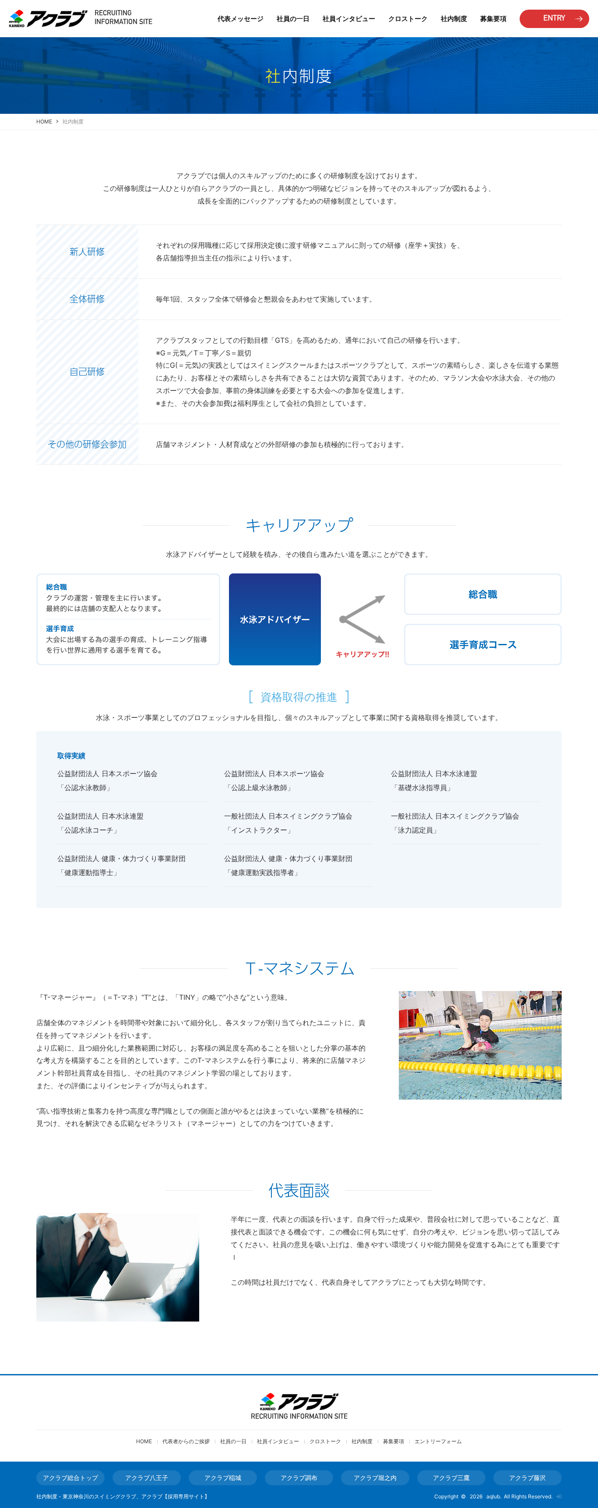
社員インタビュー (278, 1441)
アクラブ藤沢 (527, 1477)
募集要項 (493, 18)
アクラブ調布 (299, 1477)
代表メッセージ (241, 18)
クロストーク (408, 18)
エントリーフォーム (438, 1441)
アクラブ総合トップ (70, 1477)
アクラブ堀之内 (375, 1477)
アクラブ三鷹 (451, 1477)
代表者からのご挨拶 (186, 1441)
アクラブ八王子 (146, 1477)
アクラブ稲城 (222, 1477)
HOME (44, 121)
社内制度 (454, 18)
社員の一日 (293, 18)
